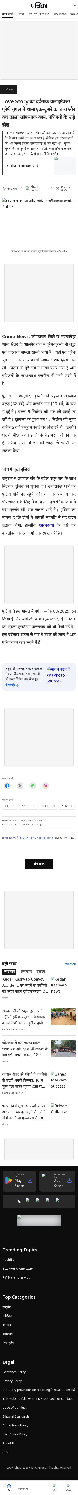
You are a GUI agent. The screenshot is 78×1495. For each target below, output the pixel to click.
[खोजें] (75, 5)
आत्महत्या (46, 525)
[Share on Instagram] (46, 785)
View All (70, 964)
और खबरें (39, 864)
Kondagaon (44, 838)
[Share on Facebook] (7, 785)
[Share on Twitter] (20, 785)
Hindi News (9, 838)
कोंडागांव (10, 90)
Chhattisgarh (26, 838)
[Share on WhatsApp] (33, 785)
